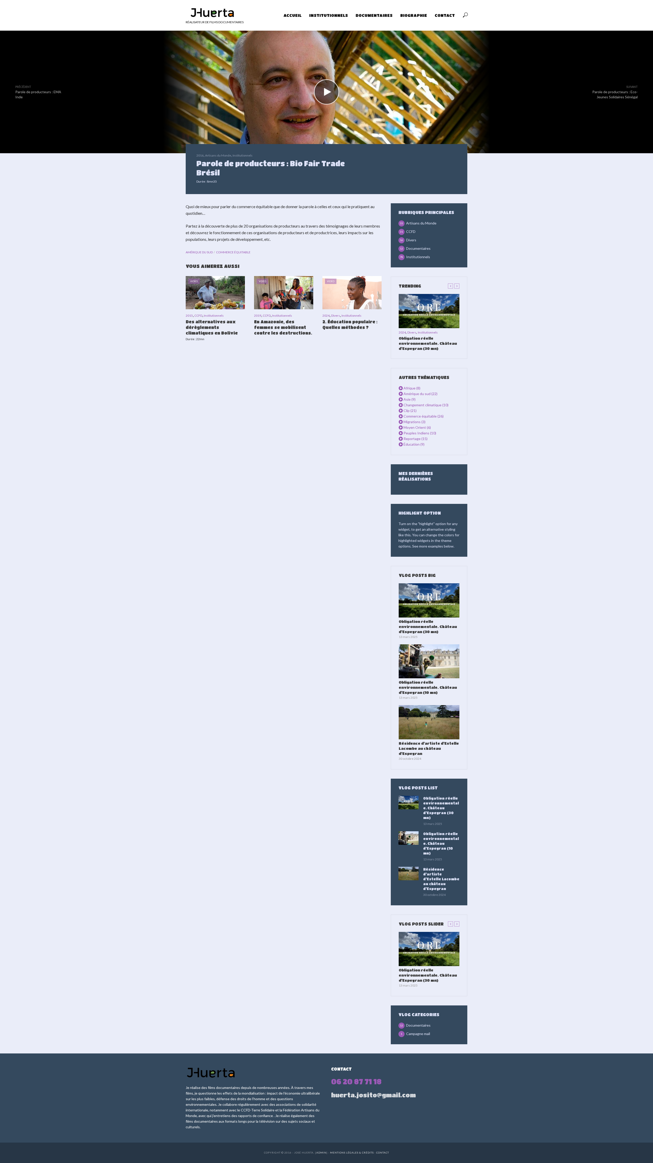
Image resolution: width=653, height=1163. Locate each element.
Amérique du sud (199, 252)
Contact (445, 15)
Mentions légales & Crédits (352, 1152)
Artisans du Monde (218, 155)
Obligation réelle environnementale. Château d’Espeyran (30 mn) (428, 343)
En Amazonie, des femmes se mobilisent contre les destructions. (283, 327)
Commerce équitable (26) (424, 416)
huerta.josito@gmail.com (373, 1094)
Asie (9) (410, 399)
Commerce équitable (233, 252)
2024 (326, 315)
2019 (257, 315)
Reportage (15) (416, 438)
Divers (335, 315)
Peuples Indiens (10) (420, 433)
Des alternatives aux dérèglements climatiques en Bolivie (212, 327)
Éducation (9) (414, 444)
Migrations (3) (414, 422)
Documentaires (374, 15)
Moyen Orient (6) (417, 427)
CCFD (198, 315)
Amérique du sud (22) (420, 393)
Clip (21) (410, 410)
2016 (200, 155)
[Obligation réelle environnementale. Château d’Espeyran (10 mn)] (429, 661)
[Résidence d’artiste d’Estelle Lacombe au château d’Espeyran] (429, 722)
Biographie (413, 15)
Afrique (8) (412, 388)
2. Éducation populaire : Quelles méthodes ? (350, 324)
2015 (189, 315)
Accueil (292, 15)
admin (321, 1152)
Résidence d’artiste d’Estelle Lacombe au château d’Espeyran (429, 748)
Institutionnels (328, 15)
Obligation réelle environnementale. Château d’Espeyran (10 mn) (428, 687)
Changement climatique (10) (426, 405)
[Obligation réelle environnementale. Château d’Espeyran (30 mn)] (429, 311)
